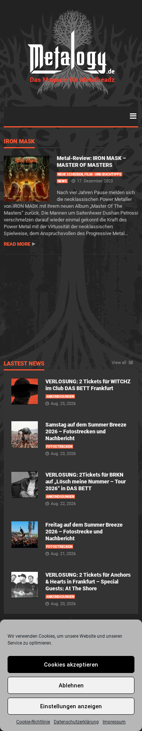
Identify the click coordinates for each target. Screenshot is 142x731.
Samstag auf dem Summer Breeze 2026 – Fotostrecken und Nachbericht (85, 431)
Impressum (114, 722)
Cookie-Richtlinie (33, 722)
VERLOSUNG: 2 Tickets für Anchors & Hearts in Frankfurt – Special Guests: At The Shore (88, 581)
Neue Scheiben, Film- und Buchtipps (90, 174)
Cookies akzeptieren (71, 664)
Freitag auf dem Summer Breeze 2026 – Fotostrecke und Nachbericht (84, 531)
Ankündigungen (60, 396)
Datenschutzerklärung (76, 722)
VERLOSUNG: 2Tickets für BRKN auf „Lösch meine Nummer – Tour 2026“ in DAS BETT (85, 481)
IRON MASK (19, 142)
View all (119, 363)
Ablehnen (71, 685)
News (62, 181)
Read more (17, 244)
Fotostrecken (59, 447)
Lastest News (24, 364)
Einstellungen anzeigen (71, 706)
